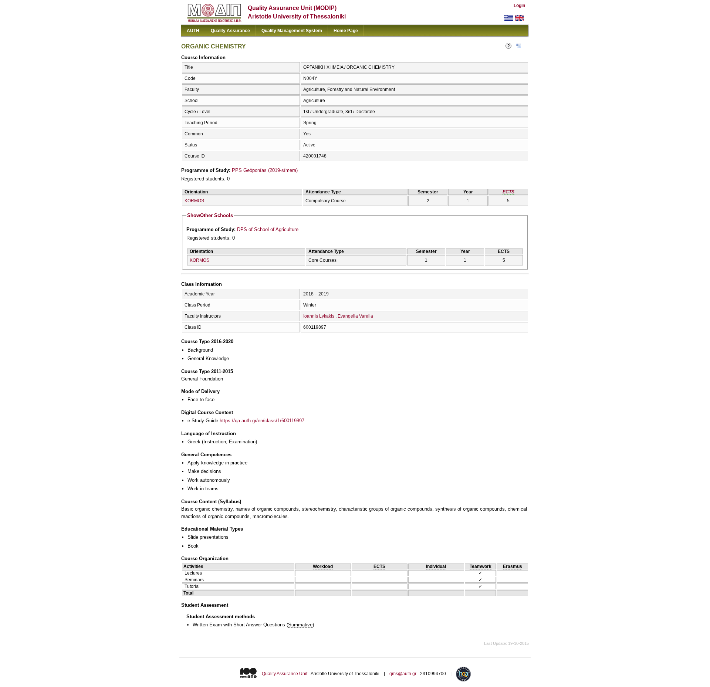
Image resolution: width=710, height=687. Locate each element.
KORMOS (194, 200)
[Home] (214, 20)
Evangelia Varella (355, 316)
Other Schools (210, 215)
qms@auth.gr (402, 673)
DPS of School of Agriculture (267, 229)
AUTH (193, 30)
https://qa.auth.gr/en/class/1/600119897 (262, 420)
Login (519, 5)
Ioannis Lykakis (318, 316)
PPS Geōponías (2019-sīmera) (265, 170)
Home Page (346, 30)
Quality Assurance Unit (284, 673)
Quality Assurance (230, 30)
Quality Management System (291, 30)
